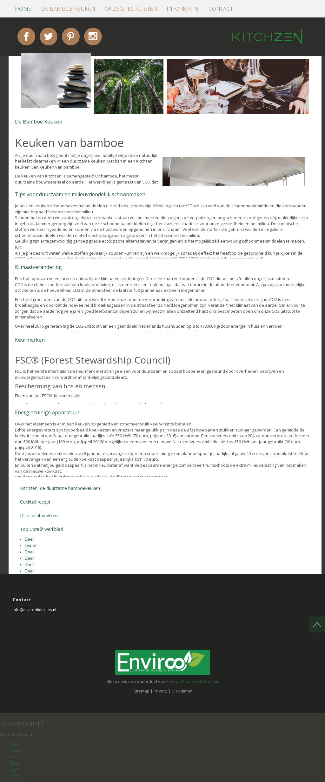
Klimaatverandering (38, 267)
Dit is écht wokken (39, 515)
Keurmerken (30, 339)
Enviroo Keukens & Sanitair (192, 681)
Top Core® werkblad (41, 529)
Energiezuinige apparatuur (47, 412)
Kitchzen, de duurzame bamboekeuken (60, 488)
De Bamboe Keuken (38, 121)
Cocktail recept (35, 502)
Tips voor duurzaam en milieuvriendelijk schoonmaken (80, 194)
